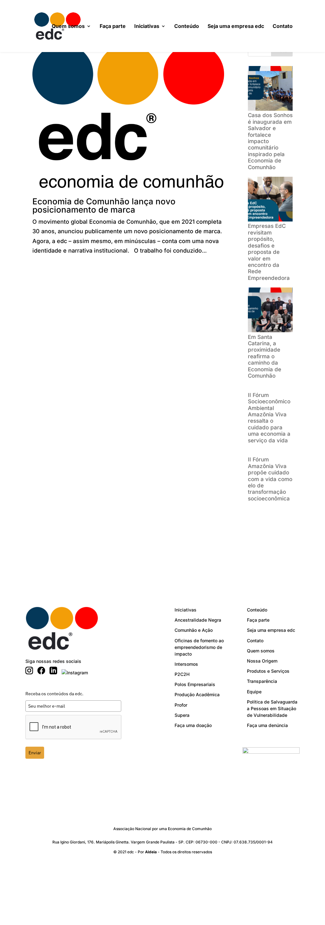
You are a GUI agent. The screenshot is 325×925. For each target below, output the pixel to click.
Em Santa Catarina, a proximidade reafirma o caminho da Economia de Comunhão (264, 356)
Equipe (254, 691)
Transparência (262, 681)
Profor (181, 705)
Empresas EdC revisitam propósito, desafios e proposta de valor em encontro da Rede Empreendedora (269, 252)
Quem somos (68, 26)
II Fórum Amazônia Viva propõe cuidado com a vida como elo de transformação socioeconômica (270, 478)
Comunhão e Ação (194, 630)
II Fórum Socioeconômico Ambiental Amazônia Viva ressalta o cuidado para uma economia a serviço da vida (269, 418)
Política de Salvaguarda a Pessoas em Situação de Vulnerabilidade (272, 708)
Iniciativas (146, 26)
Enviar (35, 753)
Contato (283, 26)
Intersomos (186, 664)
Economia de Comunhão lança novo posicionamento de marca (104, 205)
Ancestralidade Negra (198, 620)
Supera (182, 715)
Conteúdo (186, 26)
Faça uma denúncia (267, 725)
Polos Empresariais (195, 684)
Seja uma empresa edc (236, 26)
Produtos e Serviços (268, 671)
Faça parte (113, 26)
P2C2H (182, 674)
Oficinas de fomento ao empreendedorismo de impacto (199, 647)
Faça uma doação (193, 725)
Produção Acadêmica (197, 694)
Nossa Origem (262, 661)
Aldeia (151, 851)
